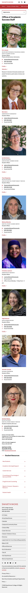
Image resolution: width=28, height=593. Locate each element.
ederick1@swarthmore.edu (11, 165)
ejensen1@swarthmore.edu (11, 59)
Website (4, 69)
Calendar (4, 521)
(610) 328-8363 (8, 230)
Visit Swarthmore (6, 555)
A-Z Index (4, 515)
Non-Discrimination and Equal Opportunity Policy (13, 580)
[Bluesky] (15, 563)
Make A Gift (5, 543)
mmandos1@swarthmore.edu (11, 228)
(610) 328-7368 (8, 428)
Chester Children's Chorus (9, 534)
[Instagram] (3, 563)
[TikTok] (13, 563)
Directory (4, 537)
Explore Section (6, 12)
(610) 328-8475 (8, 167)
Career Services (6, 530)
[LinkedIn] (8, 563)
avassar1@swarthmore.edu (11, 426)
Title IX (4, 552)
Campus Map (5, 527)
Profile (4, 66)
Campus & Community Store (9, 524)
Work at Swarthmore (7, 559)
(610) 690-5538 (8, 187)
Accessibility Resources (8, 576)
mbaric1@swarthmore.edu (11, 118)
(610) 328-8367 (8, 120)
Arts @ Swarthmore (7, 518)
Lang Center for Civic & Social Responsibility (14, 540)
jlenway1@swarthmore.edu (11, 375)
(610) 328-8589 (8, 326)
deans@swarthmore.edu (10, 450)
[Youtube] (10, 563)
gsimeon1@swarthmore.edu (11, 324)
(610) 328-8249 (8, 61)
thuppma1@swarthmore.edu (11, 185)
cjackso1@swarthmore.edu (11, 277)
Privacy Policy (6, 573)
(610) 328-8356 (8, 377)
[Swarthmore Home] (10, 504)
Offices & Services (7, 546)
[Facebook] (5, 563)
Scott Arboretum (6, 549)
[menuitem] (19, 2)
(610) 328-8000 (6, 511)
